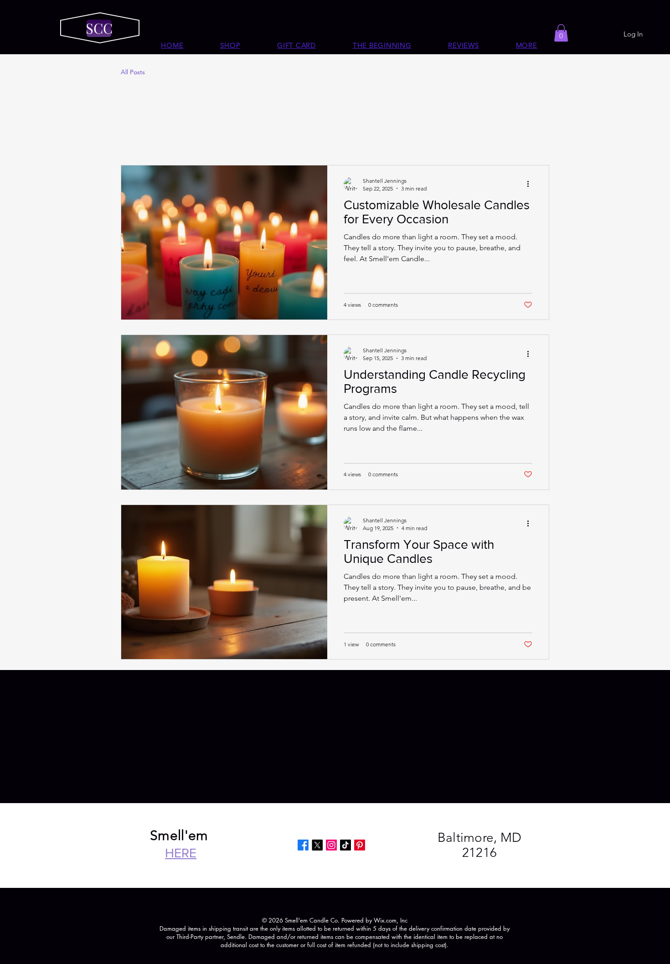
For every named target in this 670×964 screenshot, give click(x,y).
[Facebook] (303, 845)
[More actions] (531, 184)
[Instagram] (331, 845)
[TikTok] (345, 845)
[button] (526, 45)
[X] (317, 845)
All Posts (133, 72)
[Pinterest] (359, 845)
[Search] (548, 26)
